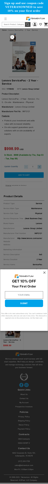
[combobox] (16, 24)
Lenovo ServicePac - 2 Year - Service (12, 341)
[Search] (27, 24)
